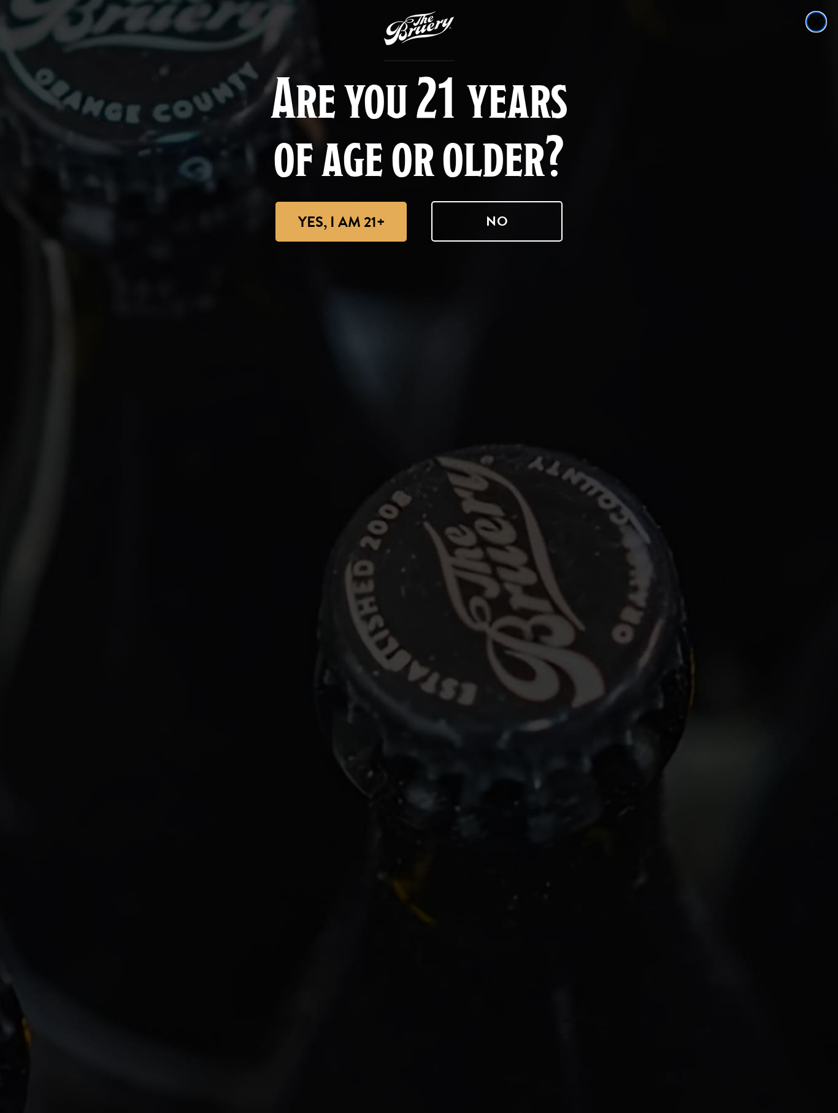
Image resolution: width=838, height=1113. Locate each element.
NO (497, 221)
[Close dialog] (816, 21)
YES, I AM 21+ (341, 222)
